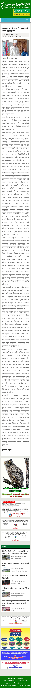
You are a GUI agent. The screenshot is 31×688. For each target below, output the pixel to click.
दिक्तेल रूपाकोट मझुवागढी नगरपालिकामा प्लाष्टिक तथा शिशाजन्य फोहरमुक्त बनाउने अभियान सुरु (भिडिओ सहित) (15, 603)
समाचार (4, 546)
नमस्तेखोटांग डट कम (16, 685)
